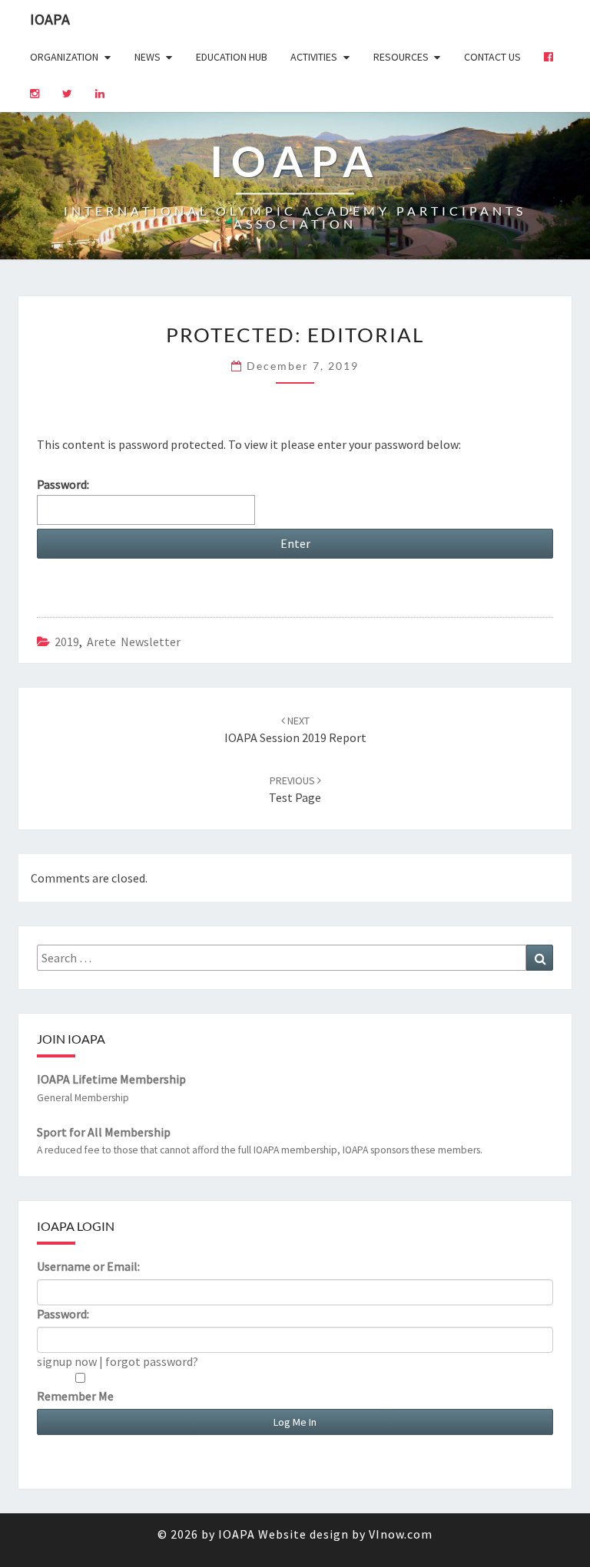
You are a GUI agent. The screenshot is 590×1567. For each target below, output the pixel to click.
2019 (67, 641)
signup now (67, 1361)
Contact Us (492, 57)
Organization (64, 57)
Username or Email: (88, 1266)
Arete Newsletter (134, 641)
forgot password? (151, 1361)
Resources (401, 57)
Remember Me (75, 1396)
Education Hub (231, 57)
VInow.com (401, 1534)
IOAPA (50, 18)
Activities (313, 57)
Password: (63, 484)
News (147, 57)
